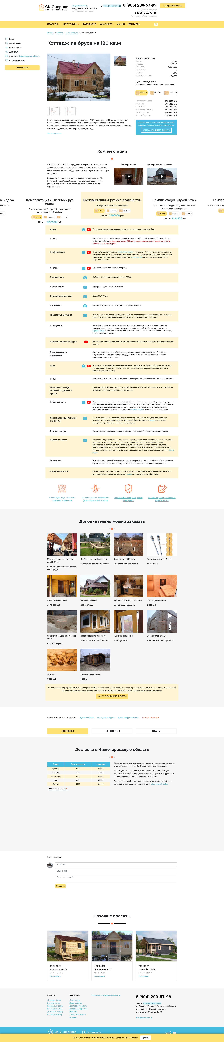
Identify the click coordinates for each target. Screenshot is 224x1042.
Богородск (55, 776)
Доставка (67, 731)
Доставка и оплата (78, 1006)
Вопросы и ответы (77, 1014)
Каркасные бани (54, 1009)
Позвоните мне (93, 1032)
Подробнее (55, 976)
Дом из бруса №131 (103, 969)
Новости (73, 1011)
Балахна (55, 773)
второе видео (136, 257)
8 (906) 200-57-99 (140, 5)
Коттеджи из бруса (105, 717)
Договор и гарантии (78, 1009)
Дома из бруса (87, 717)
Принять (145, 1038)
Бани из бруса (53, 1003)
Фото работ (89, 24)
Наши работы (75, 1003)
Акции (121, 24)
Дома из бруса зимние (128, 717)
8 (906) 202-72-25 (146, 12)
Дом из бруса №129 (58, 969)
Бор (55, 780)
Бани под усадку (54, 1014)
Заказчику (105, 24)
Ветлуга (56, 784)
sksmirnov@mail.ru (159, 784)
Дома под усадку (55, 1011)
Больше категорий (150, 717)
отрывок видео (99, 331)
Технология (112, 731)
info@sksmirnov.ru (80, 5)
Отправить (60, 886)
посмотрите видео (125, 252)
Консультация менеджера (156, 130)
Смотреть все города (57, 789)
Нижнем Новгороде (112, 6)
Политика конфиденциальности (106, 995)
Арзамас (55, 769)
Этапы (156, 731)
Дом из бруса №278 (147, 969)
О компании (74, 995)
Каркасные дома (55, 1006)
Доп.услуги (70, 24)
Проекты (52, 24)
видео (152, 420)
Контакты (134, 24)
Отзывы (73, 1017)
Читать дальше (54, 133)
